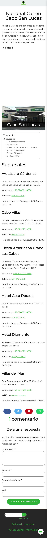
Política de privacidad (23, 524)
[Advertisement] (23, 76)
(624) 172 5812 (18, 356)
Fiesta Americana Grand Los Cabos (23, 147)
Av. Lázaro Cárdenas (16, 142)
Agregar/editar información (23, 529)
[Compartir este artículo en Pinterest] (29, 411)
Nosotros (23, 518)
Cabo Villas (13, 145)
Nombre (7, 470)
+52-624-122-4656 (22, 190)
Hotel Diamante (15, 153)
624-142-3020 (19, 279)
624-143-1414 (18, 195)
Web (4, 490)
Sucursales (9, 139)
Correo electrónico (12, 480)
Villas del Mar (14, 156)
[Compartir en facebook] (7, 411)
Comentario (8, 449)
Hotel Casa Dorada (16, 150)
